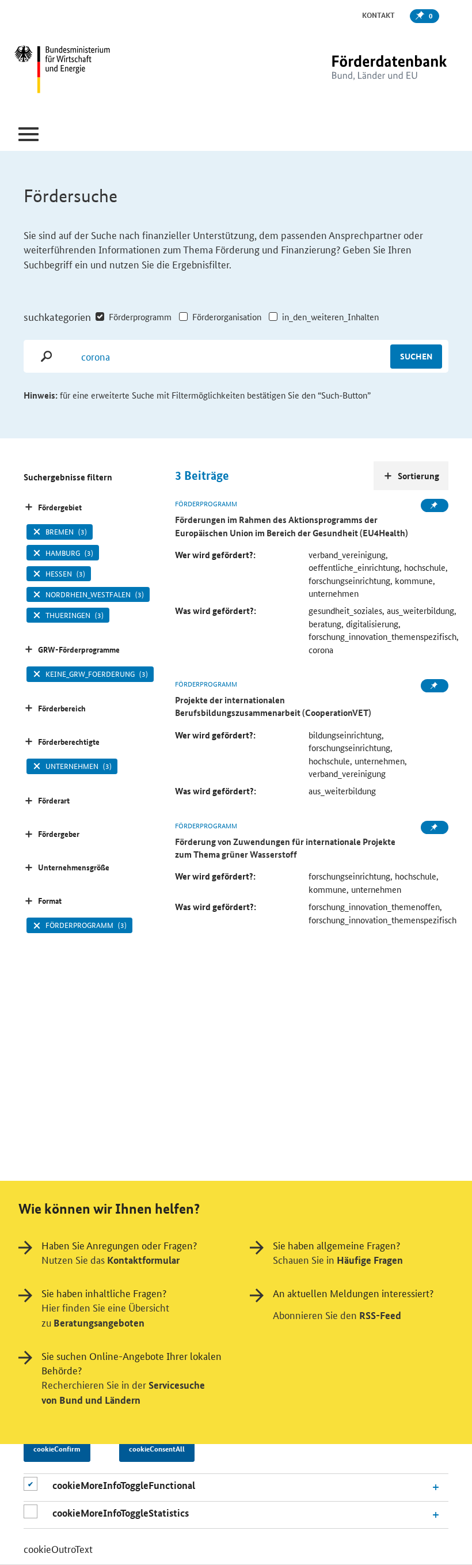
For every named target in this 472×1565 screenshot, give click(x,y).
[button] (28, 134)
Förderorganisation (226, 316)
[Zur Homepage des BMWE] (88, 71)
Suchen (416, 356)
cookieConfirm (57, 1448)
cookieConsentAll (157, 1448)
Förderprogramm (140, 316)
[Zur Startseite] (365, 70)
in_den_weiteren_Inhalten (330, 316)
